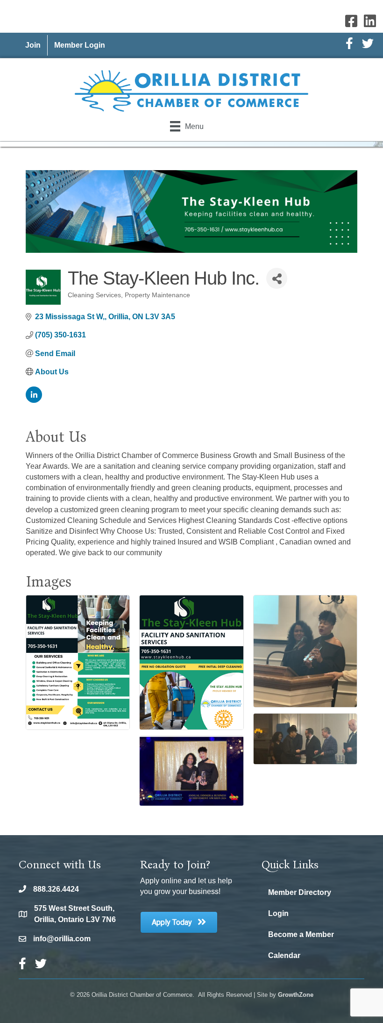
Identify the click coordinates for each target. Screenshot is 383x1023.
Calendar (284, 955)
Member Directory (299, 892)
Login (278, 913)
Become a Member (301, 934)
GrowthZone (295, 994)
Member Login (79, 45)
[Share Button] (276, 278)
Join (33, 45)
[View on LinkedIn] (34, 400)
